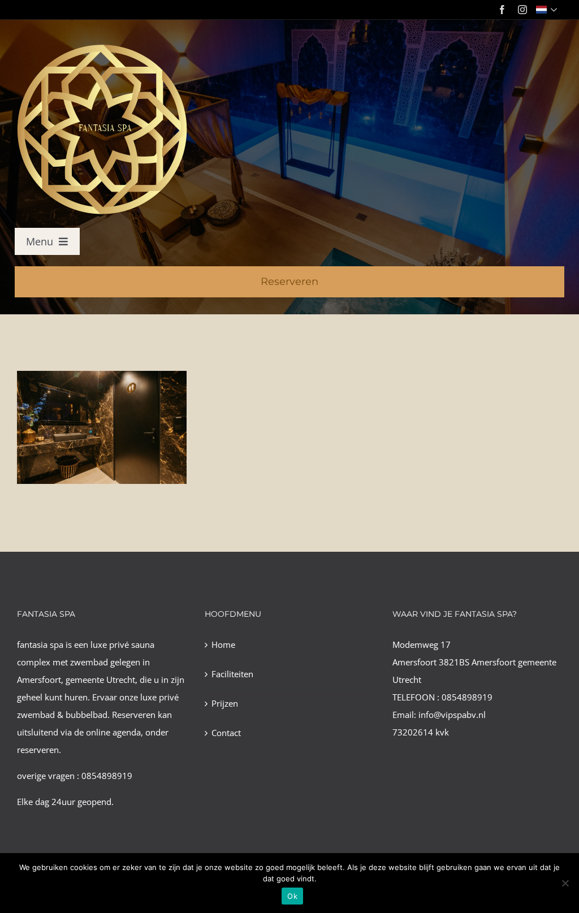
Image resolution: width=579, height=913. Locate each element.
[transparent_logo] (101, 46)
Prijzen (224, 703)
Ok (292, 896)
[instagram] (522, 9)
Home (223, 644)
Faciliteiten (232, 674)
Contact (226, 732)
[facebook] (502, 9)
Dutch (547, 9)
